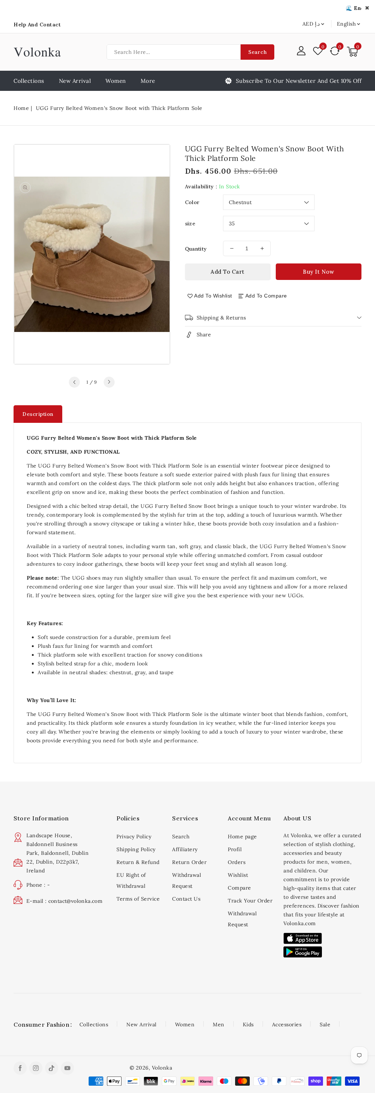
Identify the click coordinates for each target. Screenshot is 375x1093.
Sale (325, 1024)
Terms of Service (138, 899)
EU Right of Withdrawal (131, 880)
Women (115, 80)
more (148, 80)
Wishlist (238, 875)
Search (257, 52)
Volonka (162, 1067)
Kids (248, 1024)
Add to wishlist (213, 296)
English (346, 24)
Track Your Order (250, 900)
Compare (239, 888)
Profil (235, 849)
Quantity (196, 248)
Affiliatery (185, 849)
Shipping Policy (136, 849)
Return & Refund (138, 862)
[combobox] (174, 52)
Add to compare (266, 296)
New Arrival (141, 1024)
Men (218, 1024)
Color (192, 202)
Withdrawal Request (186, 880)
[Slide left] (74, 382)
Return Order (189, 862)
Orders (236, 862)
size (190, 223)
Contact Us (186, 899)
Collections (93, 1024)
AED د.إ (311, 24)
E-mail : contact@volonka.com (64, 901)
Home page (242, 836)
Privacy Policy (133, 836)
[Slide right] (109, 382)
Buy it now (318, 271)
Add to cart (228, 271)
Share (204, 334)
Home (21, 108)
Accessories (287, 1024)
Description (37, 414)
